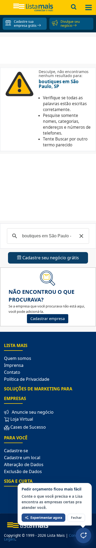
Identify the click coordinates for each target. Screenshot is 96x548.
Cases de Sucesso (28, 427)
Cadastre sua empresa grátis (25, 23)
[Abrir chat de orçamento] (83, 535)
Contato (12, 372)
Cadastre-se (16, 451)
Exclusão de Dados (23, 471)
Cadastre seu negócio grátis (50, 258)
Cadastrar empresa (47, 318)
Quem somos (17, 358)
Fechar (76, 517)
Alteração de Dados (23, 464)
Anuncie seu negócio (33, 412)
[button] (81, 236)
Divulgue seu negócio (70, 23)
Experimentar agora (46, 517)
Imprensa (13, 365)
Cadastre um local (22, 458)
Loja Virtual (21, 419)
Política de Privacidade (26, 379)
